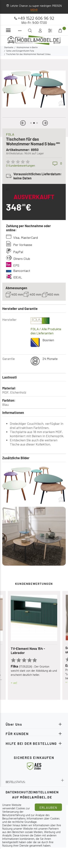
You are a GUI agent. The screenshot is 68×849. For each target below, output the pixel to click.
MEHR (34, 10)
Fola (10, 134)
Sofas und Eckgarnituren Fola (20, 51)
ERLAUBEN (48, 807)
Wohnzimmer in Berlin (27, 47)
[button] (23, 123)
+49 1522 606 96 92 (36, 18)
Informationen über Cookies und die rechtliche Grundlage (31, 820)
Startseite (8, 47)
